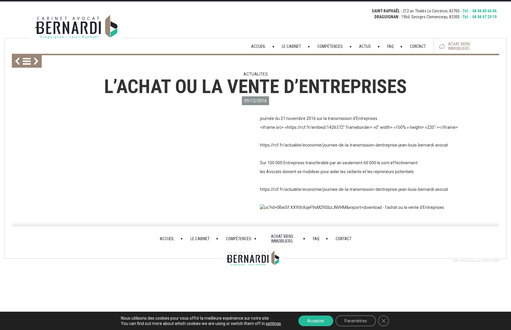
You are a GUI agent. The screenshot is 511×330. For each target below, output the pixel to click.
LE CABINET (291, 46)
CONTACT (418, 46)
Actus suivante (38, 61)
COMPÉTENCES (330, 46)
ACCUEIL (258, 46)
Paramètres (356, 320)
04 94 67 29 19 (484, 16)
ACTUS (365, 46)
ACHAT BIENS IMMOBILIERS (459, 46)
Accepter (315, 320)
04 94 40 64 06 (484, 11)
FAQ (390, 46)
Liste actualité (26, 61)
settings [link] (273, 323)
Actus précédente (15, 61)
